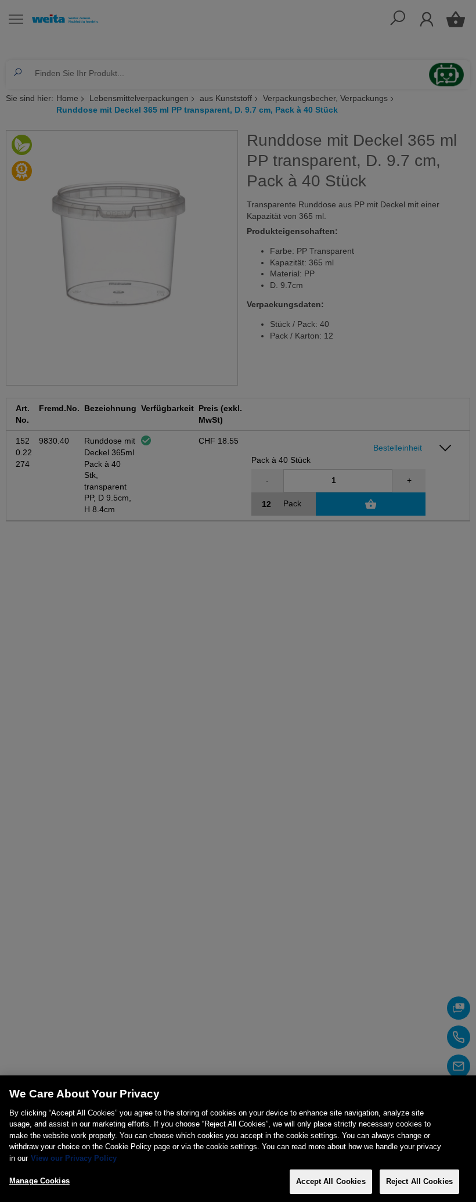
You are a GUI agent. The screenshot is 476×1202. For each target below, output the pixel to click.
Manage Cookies (39, 1180)
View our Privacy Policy (74, 1158)
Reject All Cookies (419, 1181)
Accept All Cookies (330, 1181)
